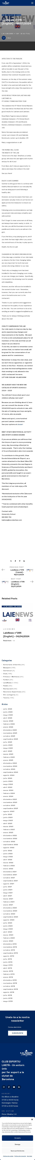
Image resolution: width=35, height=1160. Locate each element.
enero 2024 (8, 796)
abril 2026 (7, 718)
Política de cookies (8, 1156)
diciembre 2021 (10, 872)
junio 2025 (8, 745)
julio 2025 (7, 742)
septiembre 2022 (10, 844)
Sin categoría (10, 695)
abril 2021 (7, 896)
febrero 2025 (9, 757)
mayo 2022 (8, 856)
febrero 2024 (9, 793)
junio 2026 (8, 712)
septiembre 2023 (10, 808)
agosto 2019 (8, 956)
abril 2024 (7, 787)
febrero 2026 (9, 724)
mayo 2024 (8, 784)
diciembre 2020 (10, 908)
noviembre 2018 (10, 983)
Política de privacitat (20, 1156)
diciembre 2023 (10, 799)
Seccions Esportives (14, 692)
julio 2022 (7, 850)
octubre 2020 (9, 914)
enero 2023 (8, 832)
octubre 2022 (9, 841)
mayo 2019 (8, 965)
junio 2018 (7, 998)
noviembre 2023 (10, 802)
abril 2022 (7, 859)
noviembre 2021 (10, 875)
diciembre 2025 (10, 730)
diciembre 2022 (10, 835)
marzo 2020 (8, 935)
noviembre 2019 (10, 947)
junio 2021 (7, 890)
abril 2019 (7, 968)
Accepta (17, 1138)
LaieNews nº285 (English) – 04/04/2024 (16, 634)
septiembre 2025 (10, 739)
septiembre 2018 (10, 989)
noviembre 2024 (10, 766)
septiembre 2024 (10, 772)
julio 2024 (7, 778)
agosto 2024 (8, 775)
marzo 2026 (8, 721)
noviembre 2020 (10, 911)
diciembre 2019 (10, 944)
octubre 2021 (9, 878)
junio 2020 (8, 926)
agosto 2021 (8, 884)
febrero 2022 (9, 866)
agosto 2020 (8, 920)
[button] (32, 1119)
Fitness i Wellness (13, 677)
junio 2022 (8, 853)
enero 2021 (8, 905)
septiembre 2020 (10, 917)
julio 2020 (7, 923)
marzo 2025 (8, 754)
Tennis (8, 698)
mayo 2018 (8, 1001)
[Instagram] (4, 1087)
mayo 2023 (8, 820)
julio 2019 (7, 959)
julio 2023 (7, 814)
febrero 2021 (9, 902)
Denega (17, 1144)
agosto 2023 (8, 811)
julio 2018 (7, 995)
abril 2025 (7, 751)
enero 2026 (8, 727)
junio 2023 (8, 817)
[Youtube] (14, 1087)
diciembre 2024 (10, 763)
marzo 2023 (8, 826)
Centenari (9, 671)
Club (7, 674)
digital (26, 34)
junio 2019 (7, 962)
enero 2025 (8, 760)
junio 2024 (8, 781)
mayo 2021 (8, 893)
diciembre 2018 (10, 980)
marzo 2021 (8, 899)
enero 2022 (8, 869)
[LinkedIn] (19, 1087)
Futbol (8, 680)
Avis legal (29, 1156)
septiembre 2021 (10, 881)
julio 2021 (7, 887)
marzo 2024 (8, 790)
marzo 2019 (8, 971)
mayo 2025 (8, 748)
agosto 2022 (8, 847)
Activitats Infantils (14, 664)
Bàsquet (9, 668)
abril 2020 (7, 932)
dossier (20, 424)
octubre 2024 (9, 769)
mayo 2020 (8, 929)
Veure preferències (17, 1151)
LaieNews (8, 34)
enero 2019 (8, 977)
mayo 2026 (8, 715)
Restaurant (10, 689)
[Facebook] (9, 1087)
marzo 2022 (8, 863)
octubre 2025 (9, 736)
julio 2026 (7, 709)
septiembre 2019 (10, 953)
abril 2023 (7, 823)
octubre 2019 (9, 950)
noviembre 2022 (10, 838)
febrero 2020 (9, 938)
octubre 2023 (9, 805)
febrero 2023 (9, 829)
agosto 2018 (8, 992)
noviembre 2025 (10, 733)
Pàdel (7, 686)
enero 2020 (8, 941)
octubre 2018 (9, 986)
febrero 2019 (9, 974)
